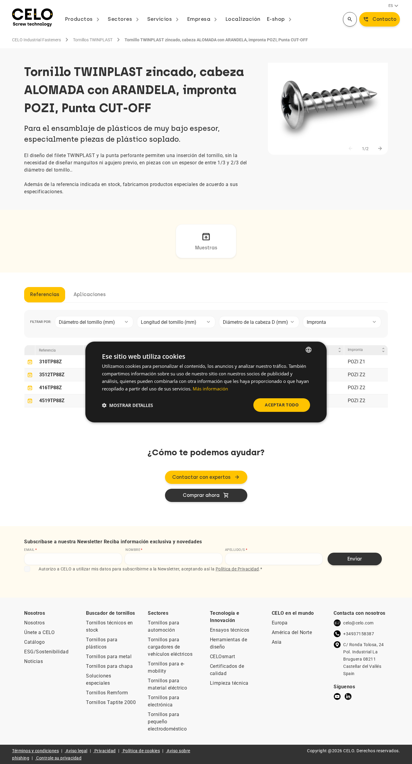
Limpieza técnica (229, 683)
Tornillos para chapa (109, 666)
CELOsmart (222, 656)
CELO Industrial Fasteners (36, 39)
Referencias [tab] (44, 294)
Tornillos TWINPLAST (93, 39)
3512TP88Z (52, 374)
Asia (277, 642)
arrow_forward (380, 148)
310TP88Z (50, 362)
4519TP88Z (52, 400)
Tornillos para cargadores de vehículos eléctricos (170, 647)
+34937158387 (358, 633)
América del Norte (292, 632)
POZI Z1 (356, 362)
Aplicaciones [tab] (90, 294)
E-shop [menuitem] (280, 19)
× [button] (317, 349)
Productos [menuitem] (83, 19)
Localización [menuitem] (243, 19)
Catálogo (34, 642)
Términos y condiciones (35, 750)
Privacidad (105, 750)
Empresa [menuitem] (203, 19)
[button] (127, 405)
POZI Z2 (356, 374)
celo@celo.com (358, 622)
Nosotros (34, 623)
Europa (280, 623)
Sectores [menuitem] (124, 19)
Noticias (33, 661)
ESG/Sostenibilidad (46, 652)
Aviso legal (76, 750)
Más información (210, 389)
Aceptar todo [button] (282, 405)
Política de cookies (141, 750)
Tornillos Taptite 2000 (111, 702)
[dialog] (206, 382)
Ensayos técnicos (229, 630)
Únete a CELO (39, 632)
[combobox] (94, 322)
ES (394, 6)
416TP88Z (50, 387)
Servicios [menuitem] (164, 19)
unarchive (30, 362)
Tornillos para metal (109, 656)
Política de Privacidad (237, 569)
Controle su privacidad (58, 758)
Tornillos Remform (107, 693)
